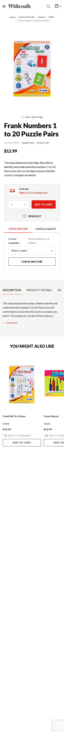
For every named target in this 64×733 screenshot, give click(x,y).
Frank (31, 142)
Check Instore (18, 228)
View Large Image (34, 117)
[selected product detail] (4, 282)
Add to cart (44, 204)
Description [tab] (12, 290)
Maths (51, 17)
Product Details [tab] (39, 290)
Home (13, 17)
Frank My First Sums (14, 416)
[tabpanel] (32, 313)
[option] (12, 290)
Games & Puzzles (27, 17)
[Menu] (5, 6)
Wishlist (32, 216)
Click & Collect (45, 228)
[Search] (49, 6)
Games (41, 17)
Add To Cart (22, 442)
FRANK (6, 423)
